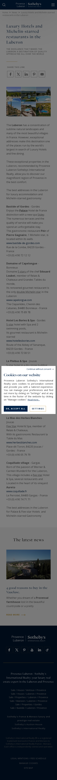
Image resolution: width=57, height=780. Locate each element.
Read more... (34, 399)
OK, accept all (15, 408)
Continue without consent (39, 369)
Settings (38, 408)
